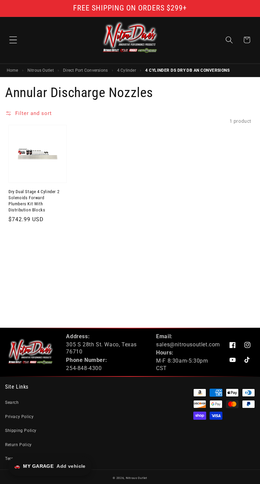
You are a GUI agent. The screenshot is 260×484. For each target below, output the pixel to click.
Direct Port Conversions (85, 70)
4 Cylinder (126, 70)
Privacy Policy (19, 416)
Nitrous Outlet (40, 70)
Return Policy (18, 444)
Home (12, 70)
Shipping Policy (21, 430)
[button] (13, 40)
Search (12, 402)
